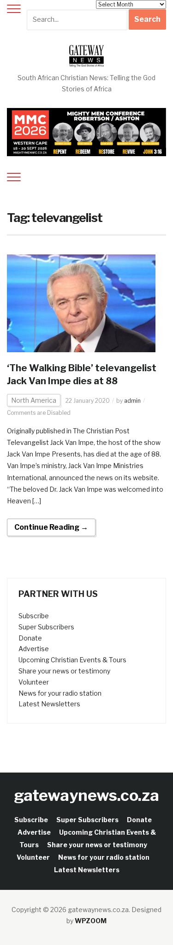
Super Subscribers (46, 627)
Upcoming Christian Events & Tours (72, 660)
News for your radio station (59, 693)
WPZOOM (91, 921)
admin (132, 400)
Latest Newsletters (49, 704)
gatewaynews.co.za (86, 795)
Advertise (33, 649)
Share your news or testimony (64, 671)
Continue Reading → (51, 527)
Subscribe (33, 616)
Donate (30, 638)
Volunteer (33, 682)
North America (33, 400)
